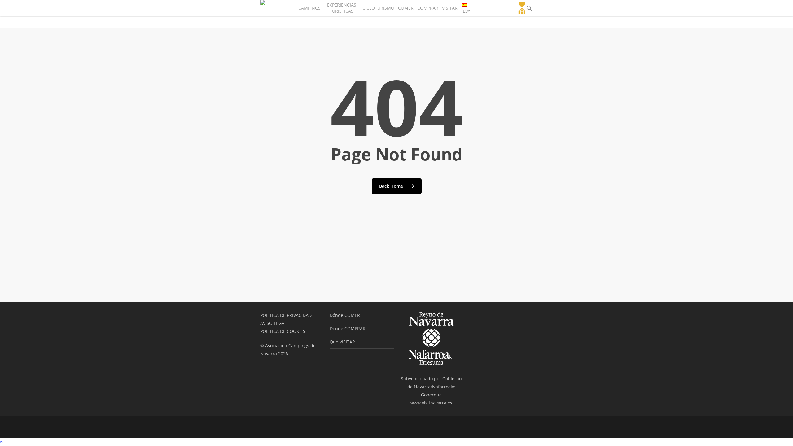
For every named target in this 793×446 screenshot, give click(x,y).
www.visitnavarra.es (431, 403)
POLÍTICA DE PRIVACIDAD (286, 315)
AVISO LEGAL (273, 323)
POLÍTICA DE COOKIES (282, 331)
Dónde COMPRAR (348, 328)
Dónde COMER (345, 315)
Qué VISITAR (342, 342)
